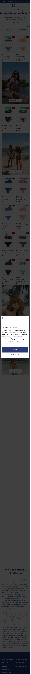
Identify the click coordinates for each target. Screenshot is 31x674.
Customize (14, 354)
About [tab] (24, 322)
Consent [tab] (5, 322)
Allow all (15, 349)
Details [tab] (15, 322)
